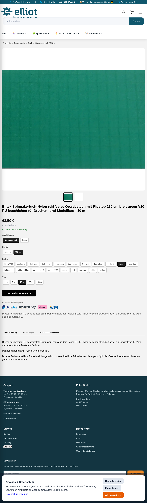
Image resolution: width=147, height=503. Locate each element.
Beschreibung (10, 332)
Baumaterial (19, 43)
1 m (6, 282)
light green (8, 270)
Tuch (30, 43)
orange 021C (38, 270)
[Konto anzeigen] (123, 12)
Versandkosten (10, 438)
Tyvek (24, 240)
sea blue (82, 270)
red (73, 270)
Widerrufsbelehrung (85, 447)
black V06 (8, 264)
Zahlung (7, 442)
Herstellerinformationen (49, 333)
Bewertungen (28, 333)
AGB (78, 438)
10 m (22, 282)
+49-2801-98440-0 (66, 2)
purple (64, 270)
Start (3, 33)
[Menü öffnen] (140, 12)
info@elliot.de (9, 418)
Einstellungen (112, 488)
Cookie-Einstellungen (85, 451)
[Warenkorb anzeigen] (132, 12)
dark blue (33, 264)
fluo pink (85, 264)
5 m (13, 282)
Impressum (81, 434)
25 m (31, 282)
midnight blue (23, 270)
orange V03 (53, 270)
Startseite (7, 43)
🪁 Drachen (18, 33)
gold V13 (110, 264)
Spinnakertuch (10, 240)
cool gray (21, 264)
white (93, 270)
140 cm (7, 252)
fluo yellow (98, 264)
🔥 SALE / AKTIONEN (66, 33)
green (121, 264)
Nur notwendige (113, 481)
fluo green (60, 264)
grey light (132, 264)
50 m (40, 282)
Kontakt (6, 434)
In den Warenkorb (21, 293)
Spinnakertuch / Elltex (45, 43)
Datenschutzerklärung (17, 494)
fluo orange (73, 264)
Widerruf (8, 447)
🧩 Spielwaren (39, 33)
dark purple (46, 264)
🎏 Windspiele (92, 33)
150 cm (18, 252)
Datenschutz (82, 442)
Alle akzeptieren (113, 495)
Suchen (136, 21)
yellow (102, 270)
